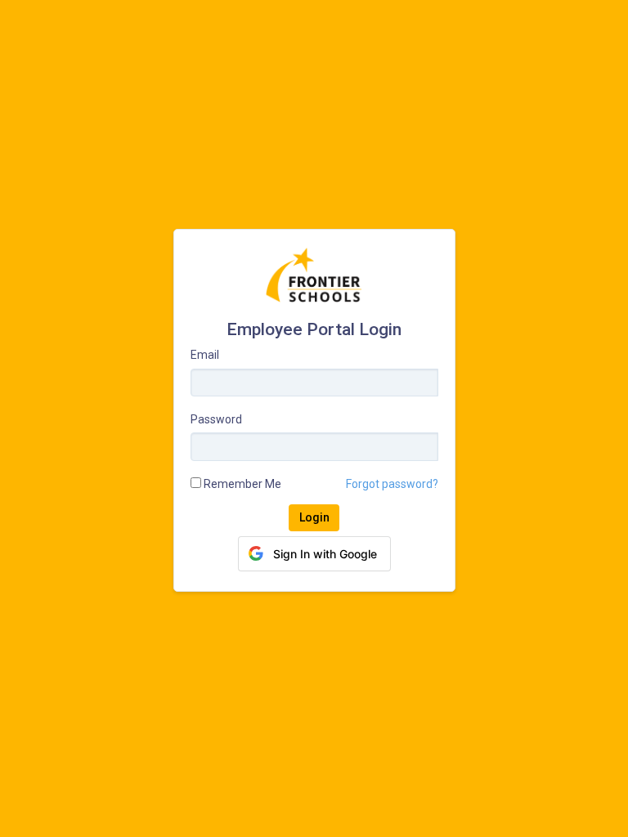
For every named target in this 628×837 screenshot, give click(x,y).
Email (205, 354)
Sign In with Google (325, 554)
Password (216, 419)
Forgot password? (392, 483)
